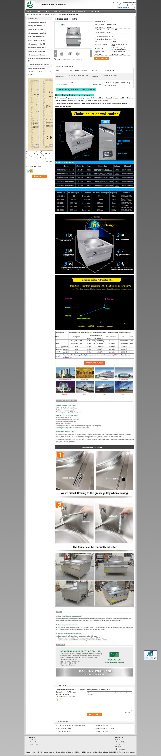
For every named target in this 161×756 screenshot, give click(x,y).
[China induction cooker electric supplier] (73, 35)
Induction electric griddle (36, 22)
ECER (80, 754)
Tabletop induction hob (35, 26)
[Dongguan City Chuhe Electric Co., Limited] (135, 7)
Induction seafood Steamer (37, 55)
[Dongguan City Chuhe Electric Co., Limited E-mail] (60, 700)
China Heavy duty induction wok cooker (49, 752)
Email (134, 5)
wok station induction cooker (105, 728)
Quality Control (70, 11)
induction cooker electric (74, 59)
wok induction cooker (64, 728)
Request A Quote (125, 5)
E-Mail (118, 744)
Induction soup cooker (35, 44)
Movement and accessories (37, 68)
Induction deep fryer (34, 29)
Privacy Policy (30, 752)
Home (29, 11)
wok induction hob (102, 725)
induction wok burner (64, 731)
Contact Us (81, 11)
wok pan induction (102, 731)
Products (37, 11)
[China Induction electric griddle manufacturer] (31, 4)
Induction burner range (35, 33)
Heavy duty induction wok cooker (49, 14)
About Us (47, 11)
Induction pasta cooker (35, 48)
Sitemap (119, 747)
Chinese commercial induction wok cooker (71, 725)
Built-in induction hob (35, 40)
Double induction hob (35, 37)
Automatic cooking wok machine (38, 64)
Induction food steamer (35, 51)
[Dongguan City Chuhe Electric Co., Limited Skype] (57, 700)
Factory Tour (58, 11)
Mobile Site (121, 749)
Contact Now (102, 58)
